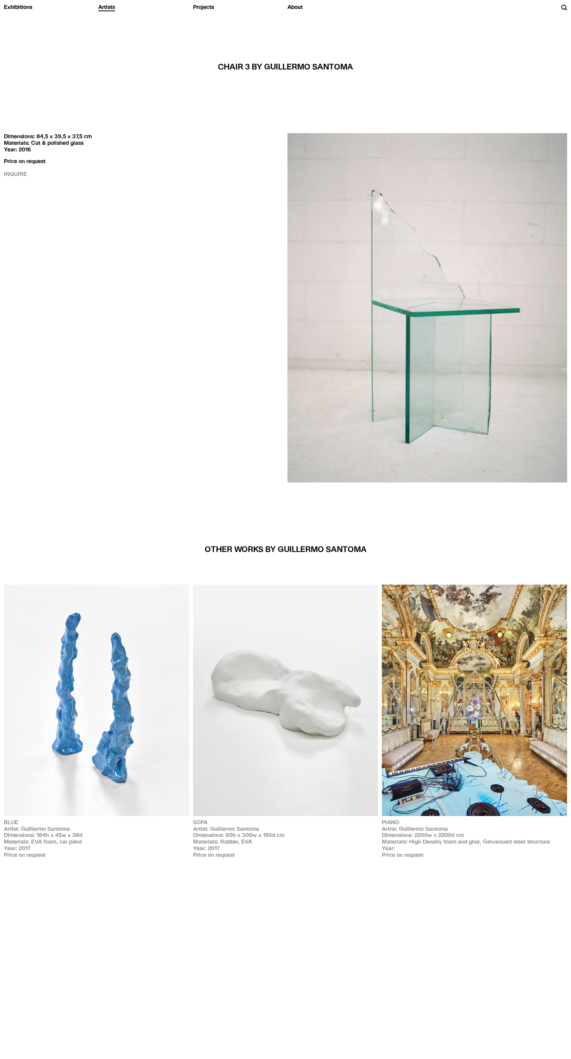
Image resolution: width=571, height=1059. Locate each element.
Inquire (15, 174)
